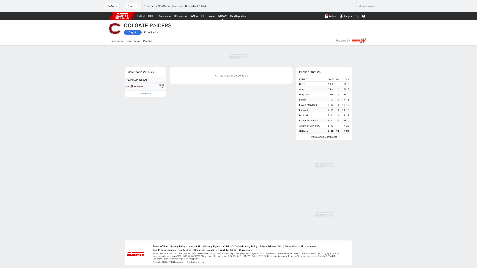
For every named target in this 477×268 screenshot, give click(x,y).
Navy (302, 84)
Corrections (245, 250)
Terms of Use (160, 246)
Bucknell (303, 115)
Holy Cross (305, 94)
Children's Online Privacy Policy (240, 246)
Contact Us (185, 250)
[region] (324, 105)
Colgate (303, 131)
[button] (357, 16)
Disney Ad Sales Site (205, 250)
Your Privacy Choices (164, 250)
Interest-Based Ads (271, 246)
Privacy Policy (178, 246)
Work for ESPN (228, 250)
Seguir (133, 32)
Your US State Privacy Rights (204, 246)
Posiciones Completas (324, 136)
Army (302, 89)
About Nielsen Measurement (300, 246)
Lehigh (302, 99)
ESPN (122, 16)
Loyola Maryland (308, 104)
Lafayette (304, 110)
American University (309, 125)
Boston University (308, 120)
